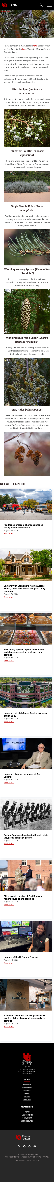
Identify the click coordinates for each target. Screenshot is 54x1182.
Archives (27, 1097)
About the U (20, 1161)
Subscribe (27, 1100)
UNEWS (27, 1112)
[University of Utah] (27, 1137)
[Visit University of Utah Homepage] (4, 5)
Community (5, 11)
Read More (9, 533)
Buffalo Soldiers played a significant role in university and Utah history (26, 836)
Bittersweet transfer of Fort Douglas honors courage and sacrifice (23, 897)
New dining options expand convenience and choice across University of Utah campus (24, 652)
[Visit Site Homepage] (27, 1064)
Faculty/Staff (27, 1088)
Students (27, 1091)
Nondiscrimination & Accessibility (18, 1157)
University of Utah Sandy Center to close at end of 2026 (26, 714)
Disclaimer (37, 1157)
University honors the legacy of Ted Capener (22, 775)
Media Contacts (33, 1161)
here (35, 45)
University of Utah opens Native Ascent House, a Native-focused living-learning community (24, 589)
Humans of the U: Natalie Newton (21, 957)
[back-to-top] (51, 1177)
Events (27, 1094)
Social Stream (27, 1118)
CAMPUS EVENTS (27, 1115)
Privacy (46, 1157)
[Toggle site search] (41, 5)
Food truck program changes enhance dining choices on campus (23, 526)
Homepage (27, 1085)
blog (24, 49)
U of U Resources (27, 1121)
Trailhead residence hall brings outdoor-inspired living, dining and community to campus (24, 1018)
